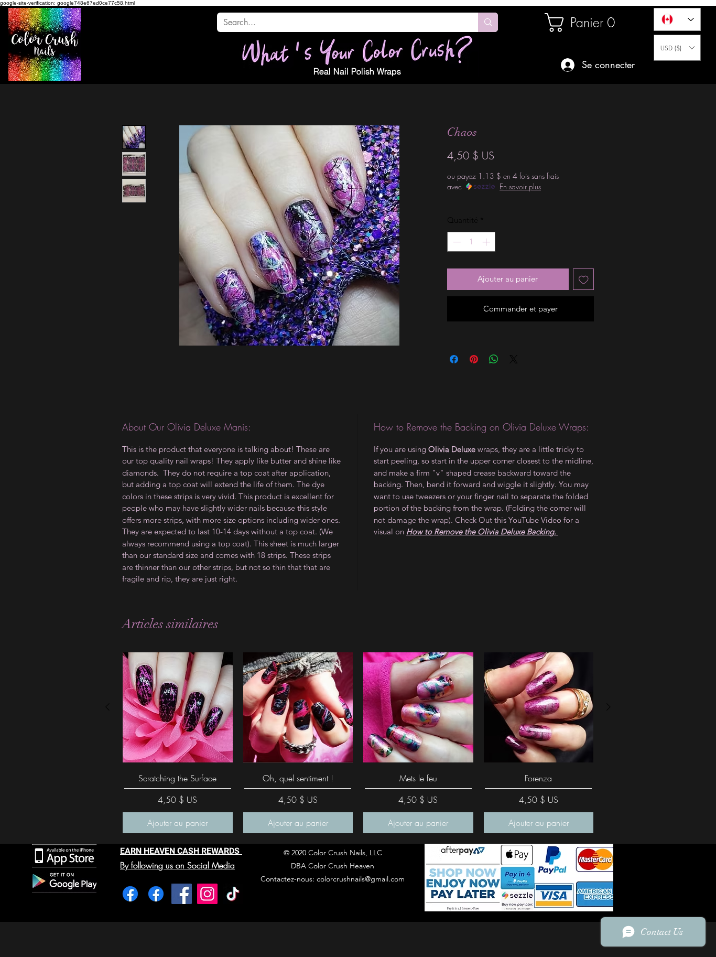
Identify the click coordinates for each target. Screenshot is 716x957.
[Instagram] (207, 894)
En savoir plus (520, 186)
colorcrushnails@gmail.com (361, 879)
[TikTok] (233, 894)
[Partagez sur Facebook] (454, 359)
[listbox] (677, 48)
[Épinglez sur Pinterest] (474, 359)
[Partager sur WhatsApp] (493, 359)
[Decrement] (456, 242)
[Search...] (488, 22)
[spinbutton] (471, 242)
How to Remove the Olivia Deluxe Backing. (482, 531)
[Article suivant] (608, 707)
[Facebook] (130, 894)
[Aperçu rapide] (178, 707)
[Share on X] (513, 359)
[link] (580, 22)
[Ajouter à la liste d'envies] (583, 279)
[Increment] (487, 242)
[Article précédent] (107, 707)
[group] (358, 743)
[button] (677, 48)
